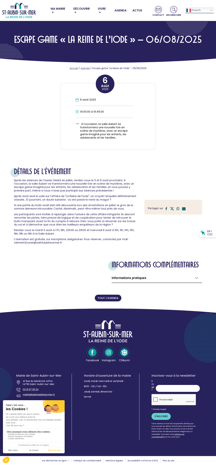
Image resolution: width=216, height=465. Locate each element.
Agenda (85, 68)
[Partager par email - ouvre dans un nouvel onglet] (184, 209)
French (196, 10)
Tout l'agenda (108, 298)
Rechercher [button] (173, 14)
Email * (152, 386)
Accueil (74, 68)
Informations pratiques (129, 278)
